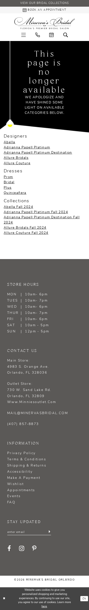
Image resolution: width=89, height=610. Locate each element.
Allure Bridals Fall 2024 (25, 227)
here (44, 606)
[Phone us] (37, 35)
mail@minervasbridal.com (37, 413)
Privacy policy (21, 453)
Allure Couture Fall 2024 (26, 233)
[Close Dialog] (4, 598)
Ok (84, 598)
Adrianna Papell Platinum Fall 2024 (36, 212)
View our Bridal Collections (44, 3)
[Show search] (65, 35)
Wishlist (15, 484)
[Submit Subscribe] (49, 532)
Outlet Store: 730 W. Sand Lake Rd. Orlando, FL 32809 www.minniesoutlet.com (31, 393)
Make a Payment (24, 478)
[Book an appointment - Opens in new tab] (51, 35)
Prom (8, 177)
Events (14, 496)
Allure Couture (17, 163)
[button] (23, 35)
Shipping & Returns (26, 465)
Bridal (9, 182)
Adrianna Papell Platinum (27, 147)
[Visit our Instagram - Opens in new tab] (22, 548)
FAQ (11, 502)
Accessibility (20, 471)
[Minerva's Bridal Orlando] (44, 23)
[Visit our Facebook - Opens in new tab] (9, 548)
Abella (9, 142)
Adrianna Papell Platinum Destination (38, 152)
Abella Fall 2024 (18, 207)
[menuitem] (23, 35)
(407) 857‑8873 (23, 424)
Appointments (21, 490)
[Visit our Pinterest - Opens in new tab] (34, 548)
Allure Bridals (16, 158)
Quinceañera (15, 193)
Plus (8, 187)
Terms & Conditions (26, 459)
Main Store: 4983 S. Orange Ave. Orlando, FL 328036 (28, 367)
